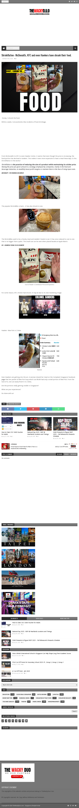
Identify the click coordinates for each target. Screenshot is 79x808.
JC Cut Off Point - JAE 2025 (21, 671)
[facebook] (69, 1)
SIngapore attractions (44, 698)
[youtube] (74, 1)
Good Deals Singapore (23, 694)
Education (6, 694)
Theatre (23, 701)
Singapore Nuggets (14, 403)
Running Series (24, 698)
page (3, 379)
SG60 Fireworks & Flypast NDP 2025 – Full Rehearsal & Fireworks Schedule (64, 434)
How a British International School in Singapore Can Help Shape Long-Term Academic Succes (41, 653)
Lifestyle (56, 694)
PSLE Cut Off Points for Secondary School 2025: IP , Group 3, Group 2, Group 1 (38, 662)
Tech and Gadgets (8, 701)
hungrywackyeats (53, 701)
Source (39, 370)
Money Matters (7, 698)
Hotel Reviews (41, 694)
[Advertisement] (39, 29)
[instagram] (76, 1)
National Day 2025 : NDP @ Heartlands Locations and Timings (38, 433)
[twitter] (72, 1)
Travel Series (37, 701)
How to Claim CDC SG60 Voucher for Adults (12, 433)
